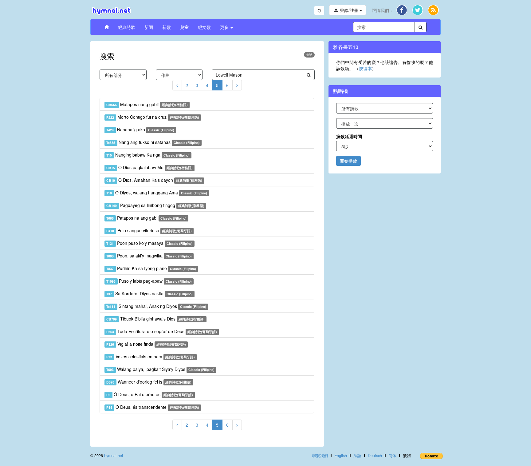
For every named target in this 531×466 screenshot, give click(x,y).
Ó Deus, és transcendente (152, 407)
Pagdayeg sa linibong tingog (155, 205)
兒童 (184, 27)
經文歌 (204, 27)
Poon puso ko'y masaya (149, 243)
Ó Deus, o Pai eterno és (149, 394)
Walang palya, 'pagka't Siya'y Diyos (160, 369)
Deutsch (375, 455)
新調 (148, 27)
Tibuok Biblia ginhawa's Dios (155, 319)
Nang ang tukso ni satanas (153, 142)
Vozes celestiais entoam (150, 356)
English (340, 455)
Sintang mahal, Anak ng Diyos (156, 306)
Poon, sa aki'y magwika (149, 256)
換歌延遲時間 (349, 136)
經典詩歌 (126, 27)
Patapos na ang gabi (146, 218)
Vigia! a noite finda (146, 344)
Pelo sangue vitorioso (149, 230)
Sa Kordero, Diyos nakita (149, 293)
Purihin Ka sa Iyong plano (151, 268)
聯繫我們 (320, 455)
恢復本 (365, 68)
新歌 (166, 27)
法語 (357, 455)
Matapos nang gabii (147, 104)
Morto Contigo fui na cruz (152, 117)
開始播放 (348, 161)
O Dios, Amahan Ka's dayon (154, 180)
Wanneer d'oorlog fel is (148, 382)
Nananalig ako (140, 129)
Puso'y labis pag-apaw (149, 281)
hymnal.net (113, 455)
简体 (392, 455)
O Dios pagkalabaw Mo (149, 167)
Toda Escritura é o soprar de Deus (161, 331)
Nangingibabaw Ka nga (148, 155)
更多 (225, 27)
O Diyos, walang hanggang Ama (156, 192)
